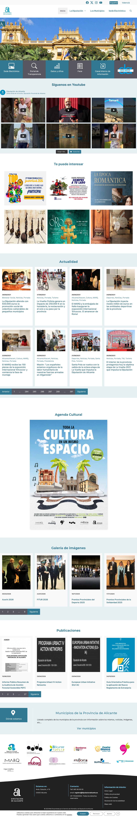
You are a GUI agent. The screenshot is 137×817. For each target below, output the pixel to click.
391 (71, 391)
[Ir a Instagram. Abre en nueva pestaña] (96, 3)
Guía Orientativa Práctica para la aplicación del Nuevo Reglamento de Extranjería (120, 685)
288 (58, 391)
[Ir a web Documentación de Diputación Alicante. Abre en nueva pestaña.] (57, 69)
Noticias (19, 298)
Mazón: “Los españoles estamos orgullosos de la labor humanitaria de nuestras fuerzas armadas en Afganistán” (50, 369)
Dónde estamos (14, 719)
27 (25, 694)
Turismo (55, 298)
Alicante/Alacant (78, 298)
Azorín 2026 (8, 599)
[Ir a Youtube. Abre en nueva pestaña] (101, 3)
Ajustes (109, 814)
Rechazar (96, 814)
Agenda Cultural (68, 415)
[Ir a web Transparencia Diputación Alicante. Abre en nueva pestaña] (34, 69)
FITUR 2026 (42, 599)
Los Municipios (97, 11)
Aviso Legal (108, 791)
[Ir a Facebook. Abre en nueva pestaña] (87, 3)
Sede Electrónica (117, 11)
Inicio (62, 11)
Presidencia (49, 361)
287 (50, 391)
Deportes (110, 298)
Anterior (6, 391)
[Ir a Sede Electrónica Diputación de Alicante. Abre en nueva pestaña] (11, 69)
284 (26, 391)
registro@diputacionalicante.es (86, 793)
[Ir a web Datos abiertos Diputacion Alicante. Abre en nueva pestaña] (125, 69)
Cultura (89, 298)
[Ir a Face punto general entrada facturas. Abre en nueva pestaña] (79, 69)
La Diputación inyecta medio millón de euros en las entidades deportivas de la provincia (119, 305)
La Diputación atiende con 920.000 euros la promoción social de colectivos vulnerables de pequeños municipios (15, 306)
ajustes (69, 815)
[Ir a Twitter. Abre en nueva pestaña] (92, 3)
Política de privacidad (112, 794)
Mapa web (108, 804)
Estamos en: (41, 786)
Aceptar (83, 814)
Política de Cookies (111, 797)
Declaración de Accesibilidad (114, 801)
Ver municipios (86, 728)
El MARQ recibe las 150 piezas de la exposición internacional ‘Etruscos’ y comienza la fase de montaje (14, 369)
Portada (27, 298)
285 (34, 391)
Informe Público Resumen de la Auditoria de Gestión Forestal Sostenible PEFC (15, 685)
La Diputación (76, 11)
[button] (131, 11)
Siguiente (81, 391)
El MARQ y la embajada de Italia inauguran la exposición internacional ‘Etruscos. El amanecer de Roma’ (85, 309)
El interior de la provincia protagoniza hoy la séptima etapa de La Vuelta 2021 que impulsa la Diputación (120, 366)
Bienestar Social (8, 298)
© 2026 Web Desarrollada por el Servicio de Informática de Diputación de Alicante (68, 809)
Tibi (123, 358)
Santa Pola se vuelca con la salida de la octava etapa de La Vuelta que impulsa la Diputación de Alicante (86, 368)
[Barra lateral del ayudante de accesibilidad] (2, 23)
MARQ (95, 298)
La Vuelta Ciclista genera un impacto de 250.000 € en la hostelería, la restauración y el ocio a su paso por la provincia (51, 306)
